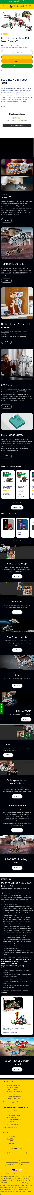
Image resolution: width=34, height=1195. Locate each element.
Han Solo (23, 816)
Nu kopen (17, 61)
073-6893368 (12, 1117)
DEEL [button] (4, 106)
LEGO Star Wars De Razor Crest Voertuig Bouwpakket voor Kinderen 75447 (7, 487)
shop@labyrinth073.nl (15, 1119)
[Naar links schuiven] (13, 503)
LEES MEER (17, 830)
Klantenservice (10, 1143)
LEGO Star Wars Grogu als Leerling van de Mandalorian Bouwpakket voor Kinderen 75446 (22, 487)
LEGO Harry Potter (20, 534)
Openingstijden (10, 1139)
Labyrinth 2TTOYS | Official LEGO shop (14, 1173)
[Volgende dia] (20, 875)
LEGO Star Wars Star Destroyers (23, 714)
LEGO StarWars (5, 332)
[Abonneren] (24, 1153)
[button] (3, 6)
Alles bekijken (17, 507)
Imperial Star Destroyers (19, 273)
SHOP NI (8, 755)
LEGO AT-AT (22, 390)
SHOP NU (6, 220)
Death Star (8, 273)
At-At (21, 679)
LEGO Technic (7, 533)
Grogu (12, 819)
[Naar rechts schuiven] (20, 503)
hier (20, 1102)
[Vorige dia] (13, 875)
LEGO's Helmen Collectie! (19, 439)
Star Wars (14, 268)
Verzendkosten (13, 47)
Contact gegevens (11, 1136)
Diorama (12, 750)
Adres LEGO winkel (11, 1141)
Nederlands (23, 1)
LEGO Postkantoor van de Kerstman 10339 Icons (13, 1028)
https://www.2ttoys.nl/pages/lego (13, 966)
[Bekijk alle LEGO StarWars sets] (4, 84)
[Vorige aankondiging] (3, 1)
